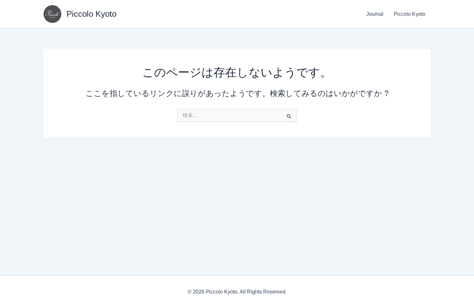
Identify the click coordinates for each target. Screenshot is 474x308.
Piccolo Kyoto (91, 14)
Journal (374, 14)
